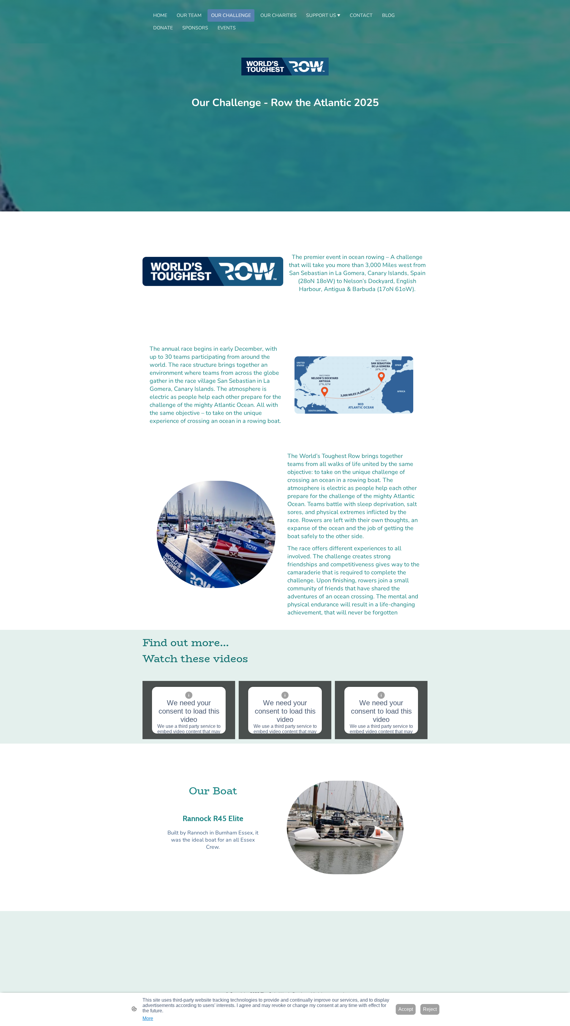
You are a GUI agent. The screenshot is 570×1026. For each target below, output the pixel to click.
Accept (405, 1009)
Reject (430, 1009)
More (147, 1018)
